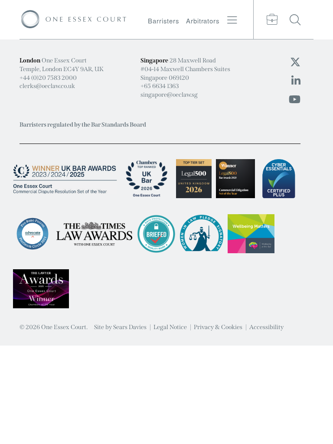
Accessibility (266, 327)
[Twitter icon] (295, 62)
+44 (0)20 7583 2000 (48, 78)
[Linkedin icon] (295, 81)
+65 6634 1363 (159, 86)
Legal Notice (170, 327)
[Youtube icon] (294, 100)
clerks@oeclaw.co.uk (47, 86)
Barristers (164, 20)
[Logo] (74, 19)
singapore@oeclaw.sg (169, 94)
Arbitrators (203, 20)
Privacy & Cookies (218, 327)
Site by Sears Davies (120, 327)
